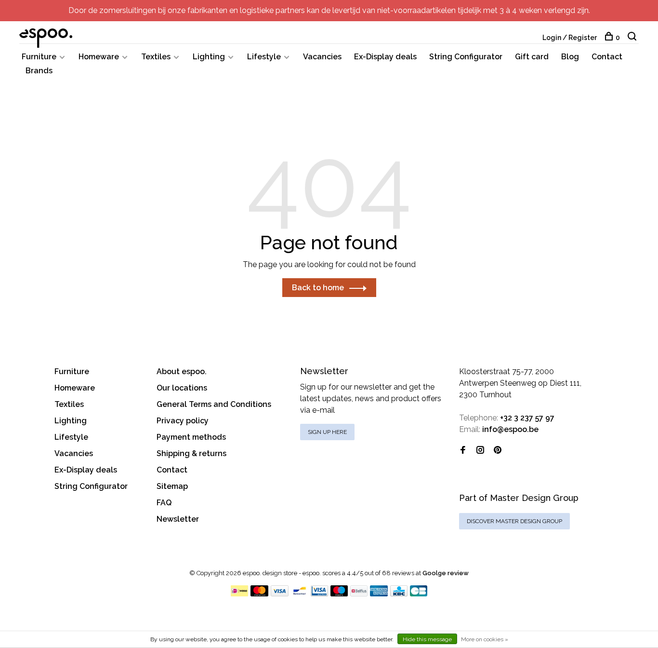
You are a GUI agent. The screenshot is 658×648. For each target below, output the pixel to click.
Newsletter (178, 519)
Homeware (99, 56)
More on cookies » (484, 639)
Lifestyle (264, 56)
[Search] (633, 37)
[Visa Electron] (319, 593)
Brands (39, 70)
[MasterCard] (259, 593)
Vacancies (322, 56)
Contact (607, 56)
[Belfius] (359, 593)
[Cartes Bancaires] (418, 593)
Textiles (156, 56)
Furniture (39, 56)
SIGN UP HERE (327, 432)
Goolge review (445, 573)
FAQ (164, 502)
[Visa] (280, 593)
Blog (570, 56)
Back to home (318, 287)
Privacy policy (183, 420)
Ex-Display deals (385, 56)
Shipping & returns (191, 453)
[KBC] (399, 593)
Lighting (209, 56)
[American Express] (379, 593)
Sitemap (172, 486)
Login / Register (569, 37)
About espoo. (182, 371)
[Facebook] (463, 450)
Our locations (182, 387)
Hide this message (427, 639)
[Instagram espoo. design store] (480, 450)
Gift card (532, 56)
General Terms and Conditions (214, 404)
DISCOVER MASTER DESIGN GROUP (514, 521)
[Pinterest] (497, 450)
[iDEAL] (239, 593)
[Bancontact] (299, 593)
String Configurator (465, 56)
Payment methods (191, 437)
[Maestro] (339, 593)
